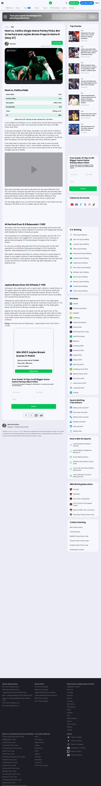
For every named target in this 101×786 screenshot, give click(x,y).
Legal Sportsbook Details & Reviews (82, 445)
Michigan (70, 712)
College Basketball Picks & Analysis (46, 695)
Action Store (39, 748)
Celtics (29, 123)
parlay (22, 202)
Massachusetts (72, 718)
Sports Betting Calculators (77, 401)
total (29, 250)
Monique (13, 44)
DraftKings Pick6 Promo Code (11, 780)
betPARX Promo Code (9, 771)
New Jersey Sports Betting (82, 267)
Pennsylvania (71, 707)
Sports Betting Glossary (80, 457)
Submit (33, 406)
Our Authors (38, 739)
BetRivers (76, 341)
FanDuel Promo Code (9, 765)
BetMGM (76, 313)
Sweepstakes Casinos (77, 549)
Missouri (69, 727)
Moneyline (76, 494)
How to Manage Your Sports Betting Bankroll (82, 475)
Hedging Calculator (79, 421)
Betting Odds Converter (81, 417)
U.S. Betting (75, 229)
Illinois (69, 710)
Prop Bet (76, 489)
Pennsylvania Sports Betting (82, 253)
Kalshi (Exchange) (79, 336)
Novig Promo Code (8, 754)
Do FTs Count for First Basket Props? (82, 504)
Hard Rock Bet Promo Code (11, 774)
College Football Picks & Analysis (45, 692)
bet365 (23, 119)
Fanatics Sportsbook (80, 308)
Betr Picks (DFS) (78, 364)
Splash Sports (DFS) (79, 383)
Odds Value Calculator (80, 412)
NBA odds (45, 119)
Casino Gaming (78, 522)
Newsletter (38, 759)
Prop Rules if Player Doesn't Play (83, 514)
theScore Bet (77, 327)
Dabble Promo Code (8, 782)
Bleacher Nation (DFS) (80, 374)
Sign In (97, 3)
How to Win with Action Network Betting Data (83, 469)
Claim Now (33, 371)
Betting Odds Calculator (81, 408)
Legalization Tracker (73, 687)
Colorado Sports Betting (81, 258)
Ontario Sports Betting (80, 291)
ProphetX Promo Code (9, 759)
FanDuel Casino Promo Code (79, 545)
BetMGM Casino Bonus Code (79, 536)
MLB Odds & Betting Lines (10, 703)
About (36, 736)
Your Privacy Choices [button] (41, 765)
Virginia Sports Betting (80, 263)
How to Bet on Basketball (81, 499)
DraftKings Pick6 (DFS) (80, 369)
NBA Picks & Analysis (41, 689)
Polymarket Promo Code (10, 745)
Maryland (70, 695)
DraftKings (76, 318)
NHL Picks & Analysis (41, 701)
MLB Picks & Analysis (41, 698)
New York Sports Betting (81, 239)
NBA (12, 27)
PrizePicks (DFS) (78, 350)
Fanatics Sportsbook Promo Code (13, 736)
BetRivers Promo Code (9, 777)
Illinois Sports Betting (80, 249)
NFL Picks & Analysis (41, 687)
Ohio (68, 715)
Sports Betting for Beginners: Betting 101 (82, 451)
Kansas (69, 721)
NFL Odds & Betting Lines (10, 687)
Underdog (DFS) (78, 346)
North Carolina (71, 724)
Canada (69, 730)
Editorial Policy (39, 742)
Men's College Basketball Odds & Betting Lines (17, 695)
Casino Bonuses (75, 532)
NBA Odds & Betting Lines (10, 689)
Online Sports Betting (80, 235)
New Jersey (71, 704)
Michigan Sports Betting (81, 272)
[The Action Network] (50, 3)
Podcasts (38, 757)
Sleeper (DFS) (77, 360)
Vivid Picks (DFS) (78, 378)
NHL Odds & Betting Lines (10, 705)
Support (37, 754)
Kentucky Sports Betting (81, 281)
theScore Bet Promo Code (10, 768)
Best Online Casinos (76, 527)
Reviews (74, 298)
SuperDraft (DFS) (78, 388)
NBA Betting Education (81, 484)
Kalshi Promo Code (8, 751)
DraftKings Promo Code (9, 762)
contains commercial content (15, 431)
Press (36, 751)
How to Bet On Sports (80, 439)
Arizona (69, 698)
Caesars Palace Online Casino (79, 540)
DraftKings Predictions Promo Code (13, 757)
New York (70, 689)
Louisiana (70, 692)
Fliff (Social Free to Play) (81, 332)
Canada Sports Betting (80, 286)
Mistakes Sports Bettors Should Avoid (83, 462)
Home (6, 27)
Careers (37, 745)
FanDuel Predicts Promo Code (12, 748)
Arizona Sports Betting (80, 277)
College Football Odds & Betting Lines (14, 692)
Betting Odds (77, 431)
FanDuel (10, 305)
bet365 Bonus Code (8, 742)
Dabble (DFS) (77, 355)
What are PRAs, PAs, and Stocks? (84, 510)
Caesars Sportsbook (79, 322)
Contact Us (38, 762)
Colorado (70, 701)
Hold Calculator (78, 426)
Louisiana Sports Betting (81, 244)
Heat (41, 131)
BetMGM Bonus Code (9, 739)
